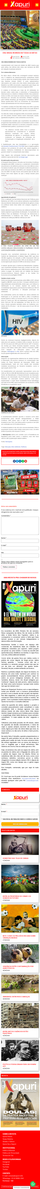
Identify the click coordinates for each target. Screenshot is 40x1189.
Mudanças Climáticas (24, 58)
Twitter (5, 1169)
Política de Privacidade (11, 1153)
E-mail (4, 545)
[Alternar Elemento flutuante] (33, 1184)
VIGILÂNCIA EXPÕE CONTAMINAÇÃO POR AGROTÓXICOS (18, 967)
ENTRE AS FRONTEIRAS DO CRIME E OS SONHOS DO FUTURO (17, 897)
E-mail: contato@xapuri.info (13, 1176)
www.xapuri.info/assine (29, 778)
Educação (8, 447)
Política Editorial (9, 1150)
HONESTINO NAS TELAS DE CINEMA (15, 858)
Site (2, 552)
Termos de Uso (8, 1155)
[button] (6, 4)
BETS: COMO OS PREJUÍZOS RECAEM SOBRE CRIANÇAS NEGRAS (19, 937)
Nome (3, 538)
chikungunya (11, 351)
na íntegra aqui (23, 157)
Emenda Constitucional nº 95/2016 (13, 146)
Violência (24, 447)
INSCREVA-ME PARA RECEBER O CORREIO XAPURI (20, 819)
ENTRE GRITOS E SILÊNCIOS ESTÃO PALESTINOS (15, 1032)
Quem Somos (7, 1136)
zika (17, 351)
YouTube (6, 1167)
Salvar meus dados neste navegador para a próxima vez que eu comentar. (17, 562)
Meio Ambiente (16, 58)
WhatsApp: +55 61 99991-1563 (13, 1178)
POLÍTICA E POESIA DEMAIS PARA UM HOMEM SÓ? (19, 1065)
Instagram (6, 1162)
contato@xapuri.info (32, 780)
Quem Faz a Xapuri (9, 1144)
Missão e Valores (8, 1141)
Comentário (6, 515)
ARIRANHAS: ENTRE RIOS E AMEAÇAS (16, 997)
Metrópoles (8, 441)
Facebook (6, 1164)
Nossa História (8, 1139)
